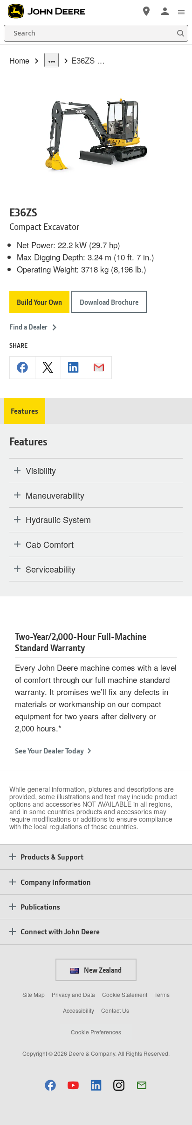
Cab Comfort (50, 544)
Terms (162, 994)
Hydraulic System (58, 520)
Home (19, 60)
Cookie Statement (124, 994)
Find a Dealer (28, 326)
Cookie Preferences (96, 1032)
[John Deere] (51, 11)
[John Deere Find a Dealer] (146, 11)
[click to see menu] (181, 11)
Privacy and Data (73, 994)
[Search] (180, 33)
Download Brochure (109, 302)
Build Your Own (39, 302)
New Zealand (102, 970)
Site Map (33, 994)
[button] (50, 1085)
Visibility (41, 471)
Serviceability (50, 569)
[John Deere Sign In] (165, 11)
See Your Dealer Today (49, 750)
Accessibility (78, 1010)
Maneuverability (55, 495)
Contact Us (115, 1010)
